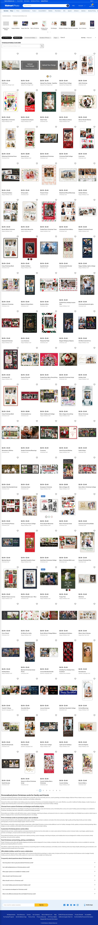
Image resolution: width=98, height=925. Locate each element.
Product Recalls (79, 914)
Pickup (11, 10)
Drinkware (76, 10)
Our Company (36, 914)
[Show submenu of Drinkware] (79, 11)
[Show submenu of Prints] (19, 11)
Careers (29, 914)
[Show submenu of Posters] (36, 11)
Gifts (64, 10)
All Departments (11, 914)
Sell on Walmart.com (47, 914)
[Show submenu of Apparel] (72, 11)
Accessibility (88, 914)
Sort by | (83, 37)
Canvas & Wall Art (42, 10)
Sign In (91, 1)
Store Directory (21, 914)
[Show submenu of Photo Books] (61, 11)
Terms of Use (31, 917)
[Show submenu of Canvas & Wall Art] (46, 11)
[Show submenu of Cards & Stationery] (30, 11)
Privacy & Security (41, 917)
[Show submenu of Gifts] (65, 11)
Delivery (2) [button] (17, 37)
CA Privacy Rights (52, 917)
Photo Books (58, 10)
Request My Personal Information (49, 919)
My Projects (26, 1)
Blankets (50, 10)
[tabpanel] (6, 25)
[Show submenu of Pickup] (14, 11)
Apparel (69, 10)
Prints (17, 10)
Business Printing (92, 10)
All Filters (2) (7, 37)
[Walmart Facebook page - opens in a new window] (64, 905)
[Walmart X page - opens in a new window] (68, 905)
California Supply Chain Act (66, 917)
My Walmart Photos (35, 1)
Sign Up (41, 905)
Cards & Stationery (26, 10)
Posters (34, 10)
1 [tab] (47, 32)
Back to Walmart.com (9, 1)
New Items (6, 10)
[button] (10, 53)
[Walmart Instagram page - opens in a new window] (78, 905)
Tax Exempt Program (8, 917)
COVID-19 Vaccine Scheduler (65, 914)
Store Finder (20, 1)
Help (73, 5)
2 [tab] (50, 32)
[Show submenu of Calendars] (86, 11)
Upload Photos (44, 1)
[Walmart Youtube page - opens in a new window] (74, 905)
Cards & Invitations (6, 15)
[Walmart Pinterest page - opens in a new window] (71, 905)
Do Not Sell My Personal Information (83, 917)
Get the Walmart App (21, 917)
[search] (42, 46)
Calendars (83, 10)
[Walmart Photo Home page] (12, 5)
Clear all (62, 37)
